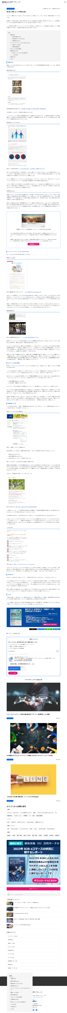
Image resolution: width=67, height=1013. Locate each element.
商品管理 (11, 950)
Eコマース (11, 946)
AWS (31, 828)
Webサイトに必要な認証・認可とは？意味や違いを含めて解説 (27, 919)
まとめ (11, 58)
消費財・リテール (12, 968)
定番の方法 (12, 34)
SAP (8, 828)
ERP (8, 822)
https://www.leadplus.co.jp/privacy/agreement (23, 660)
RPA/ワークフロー (21, 822)
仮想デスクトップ (39, 822)
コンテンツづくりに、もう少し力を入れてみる (20, 42)
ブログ (45, 995)
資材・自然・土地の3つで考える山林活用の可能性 (26, 506)
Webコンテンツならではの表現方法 (20, 52)
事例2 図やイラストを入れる (18, 38)
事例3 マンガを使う (16, 44)
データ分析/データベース (26, 812)
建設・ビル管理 (27, 835)
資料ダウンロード (33, 888)
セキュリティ (16, 812)
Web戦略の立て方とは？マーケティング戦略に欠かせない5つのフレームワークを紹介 (32, 907)
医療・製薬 (19, 835)
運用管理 (25, 815)
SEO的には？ (13, 56)
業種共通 (57, 835)
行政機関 (46, 835)
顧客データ (11, 943)
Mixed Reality (30, 822)
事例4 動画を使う (16, 46)
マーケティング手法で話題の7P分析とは (22, 924)
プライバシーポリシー (37, 997)
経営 (34, 815)
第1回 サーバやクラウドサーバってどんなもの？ (24, 564)
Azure (35, 828)
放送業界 (51, 835)
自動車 (40, 835)
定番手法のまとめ (16, 40)
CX (30, 815)
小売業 (13, 835)
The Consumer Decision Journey (21, 913)
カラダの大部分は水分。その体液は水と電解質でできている (32, 168)
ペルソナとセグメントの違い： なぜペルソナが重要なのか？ (26, 902)
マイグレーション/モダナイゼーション (45, 812)
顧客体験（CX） (12, 961)
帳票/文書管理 (39, 815)
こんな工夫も (15, 54)
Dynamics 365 (42, 828)
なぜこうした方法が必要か (15, 48)
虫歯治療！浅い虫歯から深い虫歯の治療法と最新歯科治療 (33, 108)
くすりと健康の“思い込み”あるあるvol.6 (32, 292)
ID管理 (10, 939)
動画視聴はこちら (33, 244)
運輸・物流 (34, 835)
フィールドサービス (24, 828)
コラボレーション (18, 815)
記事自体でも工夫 (14, 50)
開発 (34, 812)
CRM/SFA (13, 822)
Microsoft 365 (14, 828)
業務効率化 (9, 815)
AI (55, 812)
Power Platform (50, 828)
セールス (11, 957)
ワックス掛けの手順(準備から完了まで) (30, 337)
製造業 (8, 835)
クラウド (9, 812)
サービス (11, 953)
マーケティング (11, 8)
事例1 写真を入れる (16, 36)
